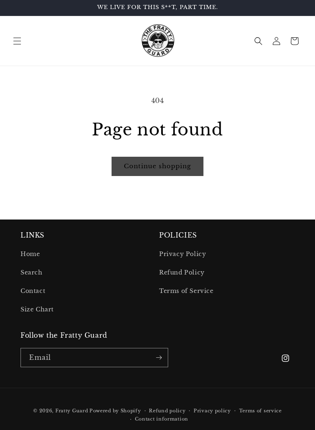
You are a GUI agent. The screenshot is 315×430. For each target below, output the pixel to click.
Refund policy (167, 411)
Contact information (161, 419)
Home (30, 254)
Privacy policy (212, 411)
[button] (17, 41)
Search (32, 272)
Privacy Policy (182, 254)
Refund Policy (182, 272)
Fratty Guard (71, 411)
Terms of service (260, 411)
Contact (33, 291)
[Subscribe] (159, 357)
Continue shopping (157, 166)
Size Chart (37, 309)
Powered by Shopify (115, 411)
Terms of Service (186, 291)
